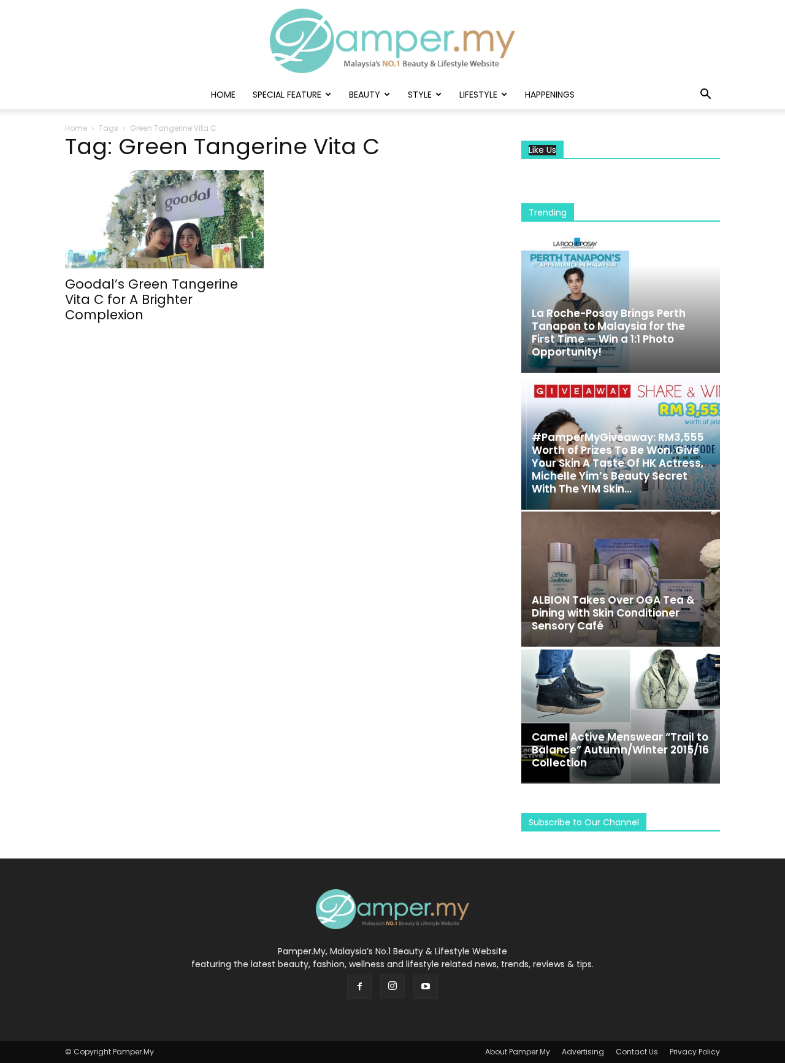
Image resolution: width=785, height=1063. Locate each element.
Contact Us (637, 1051)
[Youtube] (425, 987)
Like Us (542, 150)
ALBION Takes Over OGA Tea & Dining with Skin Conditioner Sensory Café (613, 613)
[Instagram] (392, 986)
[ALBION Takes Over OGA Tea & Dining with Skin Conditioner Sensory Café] (620, 579)
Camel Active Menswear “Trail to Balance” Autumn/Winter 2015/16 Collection (620, 750)
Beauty (364, 94)
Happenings (550, 94)
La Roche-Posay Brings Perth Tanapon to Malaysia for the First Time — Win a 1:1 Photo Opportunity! (609, 332)
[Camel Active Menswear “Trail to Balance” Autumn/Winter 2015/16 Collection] (620, 716)
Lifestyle (478, 94)
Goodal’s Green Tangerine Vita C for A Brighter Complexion (151, 299)
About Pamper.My (517, 1051)
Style (420, 94)
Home (223, 94)
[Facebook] (359, 987)
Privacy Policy (695, 1051)
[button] (705, 95)
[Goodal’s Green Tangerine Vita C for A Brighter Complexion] (164, 219)
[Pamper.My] (392, 41)
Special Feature (287, 94)
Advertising (583, 1051)
